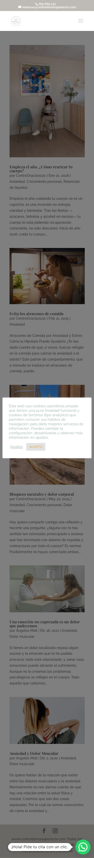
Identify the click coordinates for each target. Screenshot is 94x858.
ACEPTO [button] (35, 447)
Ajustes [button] (16, 446)
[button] (82, 847)
